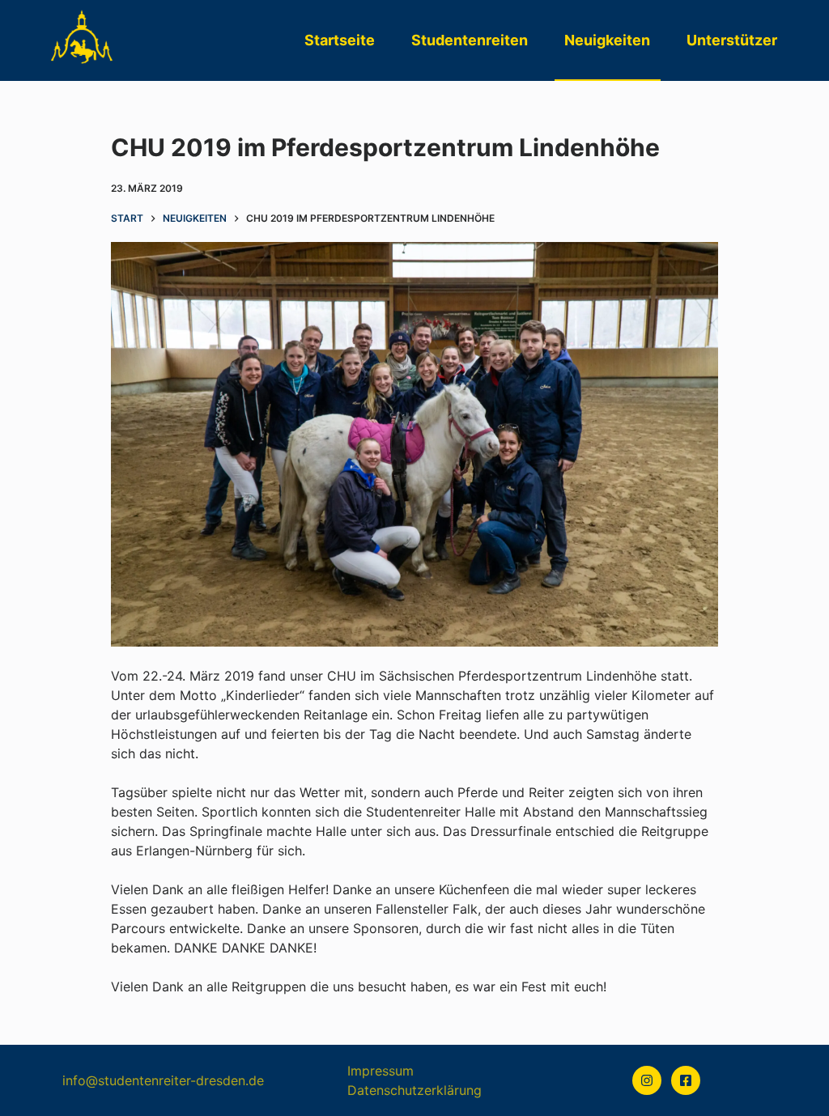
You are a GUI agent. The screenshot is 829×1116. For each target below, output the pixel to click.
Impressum (380, 1071)
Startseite (339, 40)
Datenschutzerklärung (414, 1090)
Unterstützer (732, 40)
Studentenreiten (469, 40)
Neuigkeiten (607, 40)
